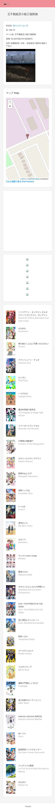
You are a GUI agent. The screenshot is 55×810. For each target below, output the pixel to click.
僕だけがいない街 (20, 25)
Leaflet (22, 179)
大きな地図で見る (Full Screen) (20, 181)
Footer (28, 806)
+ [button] (10, 102)
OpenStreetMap (33, 179)
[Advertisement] (27, 220)
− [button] (10, 106)
